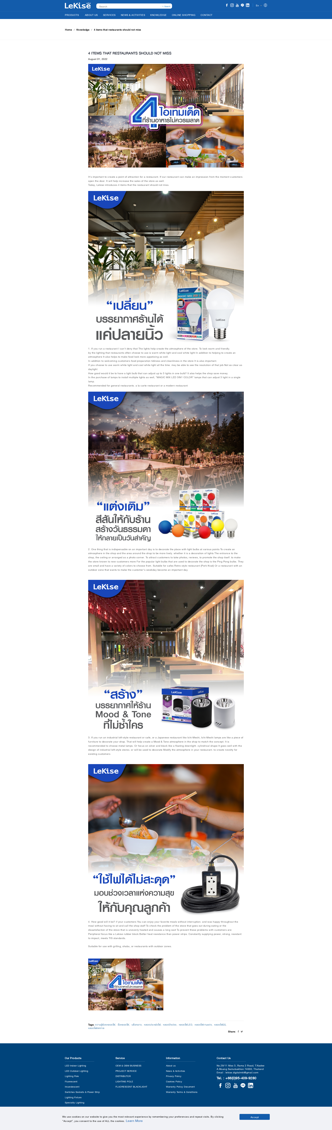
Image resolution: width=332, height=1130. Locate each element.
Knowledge (83, 29)
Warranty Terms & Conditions (182, 1092)
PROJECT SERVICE (126, 1071)
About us (171, 1065)
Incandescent (72, 1086)
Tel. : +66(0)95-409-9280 (236, 1077)
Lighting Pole (72, 1076)
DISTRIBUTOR (123, 1076)
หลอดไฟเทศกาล (96, 1027)
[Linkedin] (247, 5)
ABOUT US (91, 14)
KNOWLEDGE (158, 14)
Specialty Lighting (74, 1102)
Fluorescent (71, 1081)
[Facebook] (227, 5)
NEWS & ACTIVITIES (133, 14)
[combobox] (132, 6)
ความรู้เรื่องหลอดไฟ (105, 1024)
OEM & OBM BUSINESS (128, 1065)
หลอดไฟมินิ (220, 1024)
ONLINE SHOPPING (184, 14)
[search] (166, 6)
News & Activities (175, 1071)
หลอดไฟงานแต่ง (203, 1024)
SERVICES (109, 14)
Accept (255, 1116)
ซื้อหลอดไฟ (123, 1024)
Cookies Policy (174, 1081)
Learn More (134, 1120)
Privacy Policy (173, 1076)
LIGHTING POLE (124, 1081)
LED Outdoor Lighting (76, 1071)
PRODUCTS (72, 14)
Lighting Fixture (73, 1097)
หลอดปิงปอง (170, 1024)
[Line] (242, 5)
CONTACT (207, 14)
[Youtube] (237, 5)
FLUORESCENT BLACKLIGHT (131, 1086)
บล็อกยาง (137, 1024)
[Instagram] (232, 5)
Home (68, 29)
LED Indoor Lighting (75, 1065)
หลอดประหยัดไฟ (152, 1024)
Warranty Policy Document (180, 1086)
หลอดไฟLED (185, 1024)
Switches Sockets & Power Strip (82, 1092)
